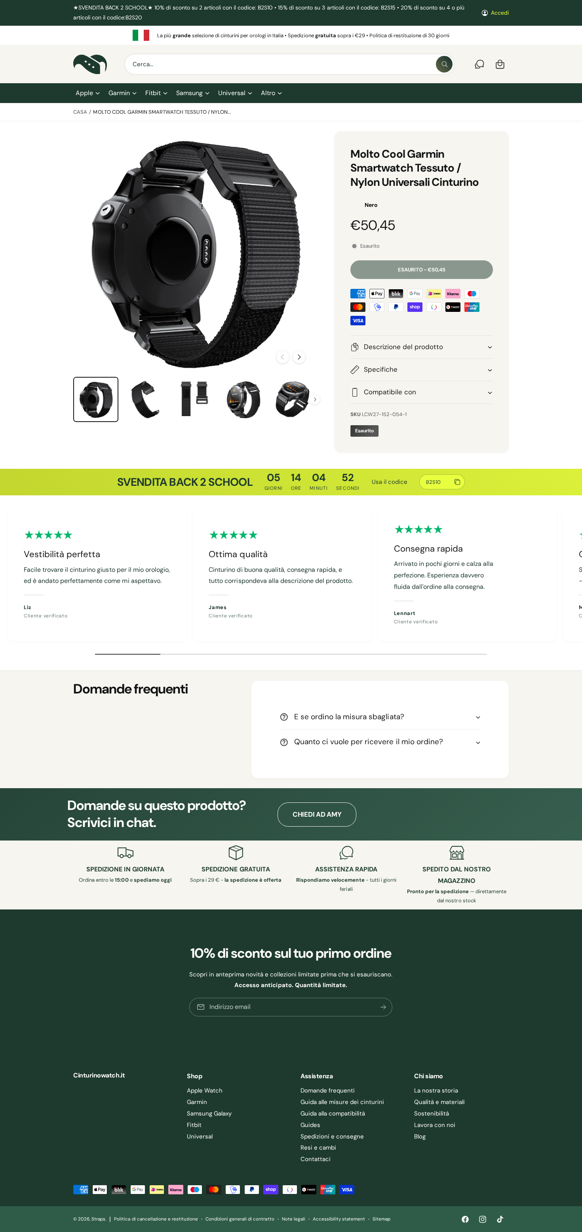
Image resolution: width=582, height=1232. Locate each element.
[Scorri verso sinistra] (282, 357)
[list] (291, 35)
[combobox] (290, 64)
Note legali (293, 1219)
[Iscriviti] (383, 1006)
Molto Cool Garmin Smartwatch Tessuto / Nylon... (162, 112)
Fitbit (153, 93)
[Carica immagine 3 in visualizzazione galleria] (194, 399)
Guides (310, 1125)
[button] (87, 93)
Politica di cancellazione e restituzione (156, 1219)
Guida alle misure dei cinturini (342, 1102)
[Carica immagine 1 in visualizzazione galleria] (95, 399)
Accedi (500, 12)
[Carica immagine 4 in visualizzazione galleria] (243, 399)
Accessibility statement (339, 1219)
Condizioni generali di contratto (239, 1219)
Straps (98, 1219)
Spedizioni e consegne (332, 1136)
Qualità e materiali (439, 1102)
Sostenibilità (431, 1113)
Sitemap (381, 1219)
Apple (84, 93)
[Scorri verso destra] (299, 357)
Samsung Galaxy (209, 1113)
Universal (231, 93)
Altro (268, 93)
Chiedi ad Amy (317, 814)
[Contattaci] (479, 64)
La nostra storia (436, 1090)
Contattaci (316, 1159)
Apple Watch (205, 1090)
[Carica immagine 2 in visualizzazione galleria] (144, 399)
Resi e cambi (318, 1148)
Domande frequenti (328, 1090)
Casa (80, 112)
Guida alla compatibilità (333, 1113)
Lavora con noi (434, 1125)
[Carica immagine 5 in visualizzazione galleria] (292, 399)
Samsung (189, 93)
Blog (420, 1136)
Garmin (119, 93)
